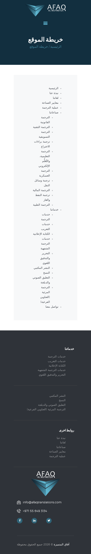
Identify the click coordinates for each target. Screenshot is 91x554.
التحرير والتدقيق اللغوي (45, 258)
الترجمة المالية (41, 190)
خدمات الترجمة (57, 356)
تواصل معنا (52, 307)
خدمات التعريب (57, 361)
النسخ (46, 273)
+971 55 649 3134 (35, 511)
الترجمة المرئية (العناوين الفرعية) (46, 409)
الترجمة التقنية (41, 127)
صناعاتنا (53, 112)
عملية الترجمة (50, 107)
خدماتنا (54, 209)
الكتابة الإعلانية (41, 234)
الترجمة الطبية (41, 205)
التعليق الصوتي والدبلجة (52, 405)
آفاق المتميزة (61, 544)
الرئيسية (55, 46)
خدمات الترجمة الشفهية (45, 244)
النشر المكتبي (42, 268)
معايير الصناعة (50, 103)
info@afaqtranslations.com (42, 502)
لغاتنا (55, 98)
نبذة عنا (54, 93)
